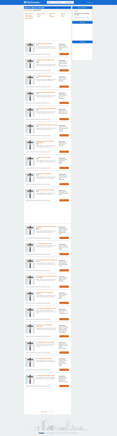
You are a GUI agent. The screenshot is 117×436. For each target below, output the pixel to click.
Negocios (30, 10)
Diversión (63, 15)
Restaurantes (28, 15)
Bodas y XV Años (29, 13)
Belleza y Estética (41, 13)
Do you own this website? (79, 17)
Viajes (50, 15)
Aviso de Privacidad (50, 433)
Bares (38, 16)
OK (88, 17)
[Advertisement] (47, 30)
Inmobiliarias (52, 16)
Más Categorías (29, 18)
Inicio (26, 10)
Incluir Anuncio (90, 2)
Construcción (52, 13)
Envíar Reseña (64, 54)
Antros (62, 16)
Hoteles (39, 15)
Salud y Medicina (29, 16)
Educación (63, 13)
